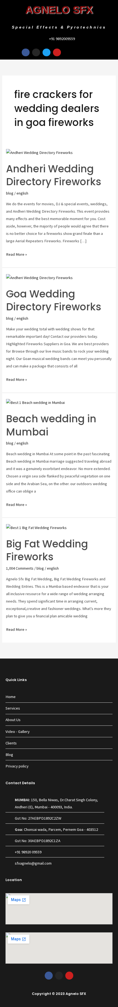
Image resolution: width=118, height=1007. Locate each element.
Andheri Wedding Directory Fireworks (53, 175)
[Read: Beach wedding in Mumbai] (35, 402)
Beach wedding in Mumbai (51, 425)
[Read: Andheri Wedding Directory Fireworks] (39, 152)
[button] (112, 52)
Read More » (16, 254)
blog (9, 193)
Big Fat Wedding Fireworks (47, 550)
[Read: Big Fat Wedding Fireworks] (36, 527)
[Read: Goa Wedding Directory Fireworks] (39, 277)
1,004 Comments (19, 568)
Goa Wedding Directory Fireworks (53, 300)
